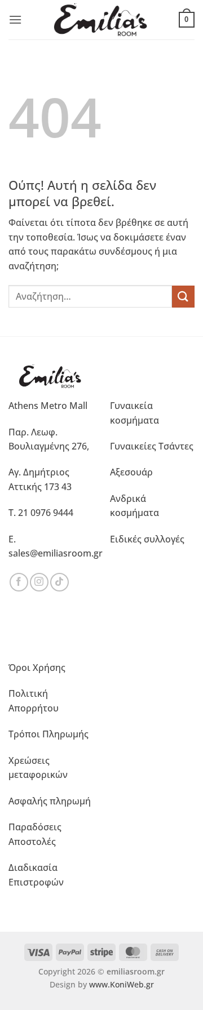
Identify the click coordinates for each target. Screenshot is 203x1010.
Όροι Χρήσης (36, 667)
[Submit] (183, 297)
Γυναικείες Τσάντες (151, 446)
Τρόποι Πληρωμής (48, 734)
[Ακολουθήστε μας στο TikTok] (59, 582)
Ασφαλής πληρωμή (49, 801)
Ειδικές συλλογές (147, 539)
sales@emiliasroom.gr (55, 553)
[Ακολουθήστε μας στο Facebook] (19, 582)
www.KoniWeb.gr (121, 984)
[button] (15, 19)
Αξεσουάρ (131, 472)
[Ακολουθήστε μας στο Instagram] (39, 582)
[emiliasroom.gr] (102, 19)
